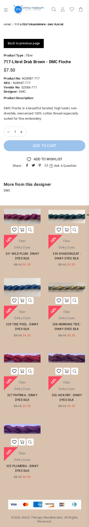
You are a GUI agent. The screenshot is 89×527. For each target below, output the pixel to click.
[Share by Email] (46, 165)
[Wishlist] (71, 10)
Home (7, 24)
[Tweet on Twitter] (33, 165)
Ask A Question (64, 165)
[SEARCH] (53, 10)
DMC (22, 91)
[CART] (80, 10)
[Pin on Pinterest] (40, 165)
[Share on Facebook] (27, 165)
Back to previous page (24, 43)
